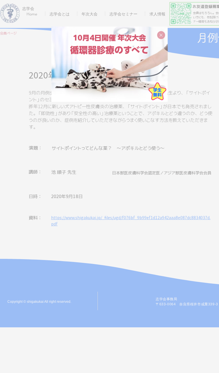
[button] (161, 35)
